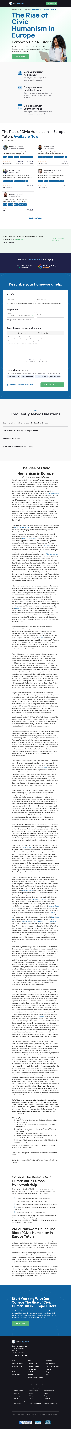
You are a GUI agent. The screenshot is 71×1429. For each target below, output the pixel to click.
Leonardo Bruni (48, 715)
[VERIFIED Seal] (48, 1422)
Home (14, 9)
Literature (27, 157)
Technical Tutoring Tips (35, 1377)
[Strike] (25, 332)
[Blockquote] (34, 332)
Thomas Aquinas (52, 554)
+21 (26, 180)
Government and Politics (19, 180)
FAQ (13, 1369)
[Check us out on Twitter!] (22, 1355)
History (27, 9)
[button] (50, 314)
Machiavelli (27, 847)
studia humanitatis (52, 493)
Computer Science (33, 1390)
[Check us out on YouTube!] (26, 1355)
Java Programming (34, 1388)
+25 (62, 180)
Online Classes (32, 1369)
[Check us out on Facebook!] (16, 1355)
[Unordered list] (43, 332)
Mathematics (17, 1388)
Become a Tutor (17, 1366)
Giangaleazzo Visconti (38, 899)
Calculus (31, 1393)
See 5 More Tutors (35, 218)
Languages (16, 157)
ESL (59, 180)
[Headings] (29, 332)
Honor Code (16, 1374)
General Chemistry (48, 1401)
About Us (30, 1361)
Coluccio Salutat (27, 890)
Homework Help (32, 1363)
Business (40, 157)
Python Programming (19, 1401)
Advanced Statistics (49, 1390)
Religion (55, 180)
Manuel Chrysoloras (29, 538)
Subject (9, 313)
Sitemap (30, 1374)
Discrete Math (32, 1401)
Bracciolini (40, 1016)
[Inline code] (39, 332)
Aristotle (47, 545)
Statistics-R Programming (50, 1403)
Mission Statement (18, 1363)
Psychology (61, 157)
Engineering (47, 1398)
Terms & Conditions (52, 1366)
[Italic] (21, 332)
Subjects (20, 9)
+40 (66, 157)
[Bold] (18, 332)
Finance (16, 1398)
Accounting (17, 1396)
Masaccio (53, 913)
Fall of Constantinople (21, 527)
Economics (16, 1393)
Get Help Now (51, 3)
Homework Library (33, 1366)
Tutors (48, 1369)
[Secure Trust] (38, 1422)
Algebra (46, 1393)
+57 (25, 204)
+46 (31, 157)
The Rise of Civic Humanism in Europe (43, 9)
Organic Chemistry (18, 1390)
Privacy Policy (50, 1363)
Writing (5, 157)
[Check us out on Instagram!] (12, 1355)
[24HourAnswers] (16, 3)
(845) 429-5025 (19, 1352)
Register (14, 1372)
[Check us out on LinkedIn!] (19, 1355)
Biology (46, 1396)
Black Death (43, 767)
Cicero (40, 638)
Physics (46, 1388)
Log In (48, 1372)
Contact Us (31, 1372)
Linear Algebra (17, 1403)
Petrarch (18, 608)
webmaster (26, 1416)
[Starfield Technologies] (25, 1422)
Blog (47, 1374)
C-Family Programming (35, 1403)
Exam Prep (10, 157)
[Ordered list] (47, 332)
